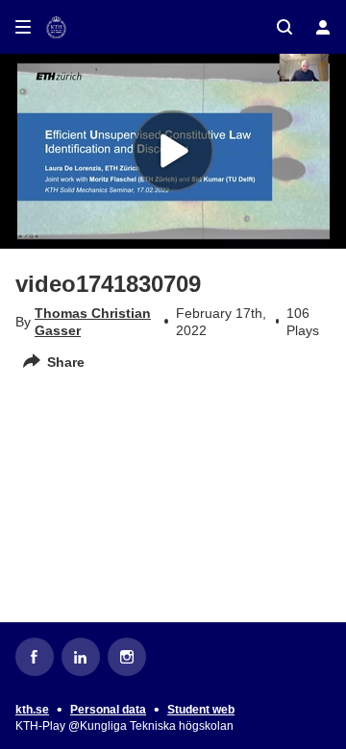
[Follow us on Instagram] (127, 657)
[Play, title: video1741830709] (173, 151)
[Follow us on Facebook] (34, 657)
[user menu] (323, 27)
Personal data (108, 709)
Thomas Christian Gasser (93, 321)
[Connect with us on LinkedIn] (81, 657)
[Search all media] (284, 27)
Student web (201, 709)
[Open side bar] (23, 27)
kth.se (32, 709)
